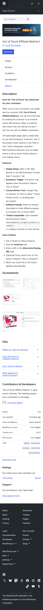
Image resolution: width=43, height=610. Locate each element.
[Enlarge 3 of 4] (17, 295)
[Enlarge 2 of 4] (37, 280)
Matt (5, 555)
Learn (4, 531)
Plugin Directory (8, 11)
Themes (26, 515)
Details (8, 61)
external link (35, 443)
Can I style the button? (12, 366)
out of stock (35, 448)
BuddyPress (8, 564)
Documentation (9, 535)
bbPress (7, 560)
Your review (7, 478)
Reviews (8, 67)
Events (26, 535)
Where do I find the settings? (15, 350)
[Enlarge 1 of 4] (17, 280)
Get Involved (28, 531)
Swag (26, 543)
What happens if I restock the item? (10, 374)
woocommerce (34, 453)
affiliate (26, 443)
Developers (7, 539)
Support (8, 86)
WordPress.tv (9, 543)
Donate (27, 539)
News (4, 515)
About (5, 510)
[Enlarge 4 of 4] (37, 311)
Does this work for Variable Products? (10, 357)
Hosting (5, 519)
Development (11, 79)
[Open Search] (32, 3)
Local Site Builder (13, 45)
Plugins (26, 519)
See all (38, 478)
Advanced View (9, 459)
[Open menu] (39, 3)
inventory (26, 448)
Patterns (26, 523)
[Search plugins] (27, 19)
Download (8, 52)
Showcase (27, 510)
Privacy (5, 523)
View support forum (11, 495)
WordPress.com (10, 551)
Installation (9, 73)
